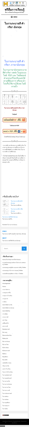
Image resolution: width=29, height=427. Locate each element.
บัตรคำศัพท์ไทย (6, 311)
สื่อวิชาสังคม (5, 347)
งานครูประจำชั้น (6, 292)
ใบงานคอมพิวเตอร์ (7, 378)
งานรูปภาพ (5, 298)
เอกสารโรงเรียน (6, 369)
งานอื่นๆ (4, 302)
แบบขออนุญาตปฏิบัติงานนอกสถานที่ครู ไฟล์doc (14, 267)
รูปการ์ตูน (4, 320)
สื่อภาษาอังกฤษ (6, 341)
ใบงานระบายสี (6, 390)
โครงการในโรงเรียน (7, 372)
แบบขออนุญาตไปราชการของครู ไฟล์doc (12, 270)
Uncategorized (6, 283)
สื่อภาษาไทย (5, 344)
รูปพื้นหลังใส (5, 323)
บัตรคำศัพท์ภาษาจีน (7, 305)
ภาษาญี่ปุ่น (5, 314)
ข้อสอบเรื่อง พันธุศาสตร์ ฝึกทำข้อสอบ (11, 259)
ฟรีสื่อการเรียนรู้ (14, 10)
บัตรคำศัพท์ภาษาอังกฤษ (8, 308)
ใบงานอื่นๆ (5, 408)
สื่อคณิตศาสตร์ (6, 329)
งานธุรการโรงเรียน (7, 295)
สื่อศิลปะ (4, 353)
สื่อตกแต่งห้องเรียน (7, 335)
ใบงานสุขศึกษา (6, 402)
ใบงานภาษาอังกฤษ (12, 224)
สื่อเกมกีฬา (5, 360)
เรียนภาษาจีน (5, 366)
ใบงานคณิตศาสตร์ (7, 375)
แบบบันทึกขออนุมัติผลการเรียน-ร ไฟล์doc (12, 273)
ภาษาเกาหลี (5, 317)
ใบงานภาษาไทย (6, 387)
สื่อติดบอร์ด (5, 338)
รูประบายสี (5, 326)
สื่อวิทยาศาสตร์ (6, 350)
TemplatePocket (16, 421)
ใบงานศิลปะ (5, 396)
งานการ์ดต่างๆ (6, 289)
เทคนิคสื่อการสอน (6, 363)
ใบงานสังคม (5, 399)
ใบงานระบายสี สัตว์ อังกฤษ (10, 217)
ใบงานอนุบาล (5, 405)
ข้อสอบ (4, 286)
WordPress (14, 422)
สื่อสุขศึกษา (5, 356)
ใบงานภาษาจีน (6, 381)
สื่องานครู (4, 332)
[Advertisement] (14, 45)
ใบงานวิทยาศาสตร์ (7, 393)
